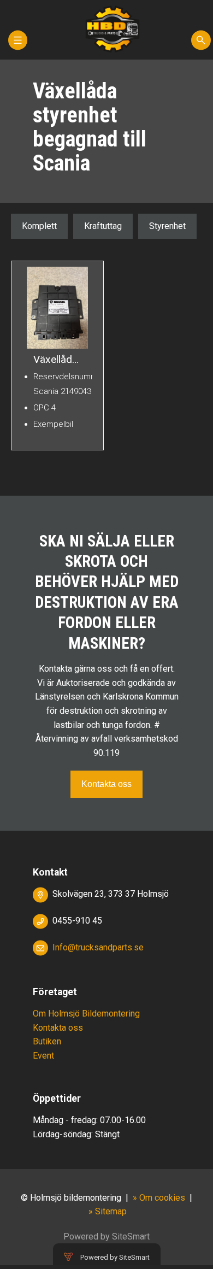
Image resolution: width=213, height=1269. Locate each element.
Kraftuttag (103, 226)
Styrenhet (167, 226)
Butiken (47, 1041)
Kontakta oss (106, 784)
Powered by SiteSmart (115, 1257)
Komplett (39, 226)
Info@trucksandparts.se (98, 947)
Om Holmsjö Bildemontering (86, 1013)
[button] (18, 45)
